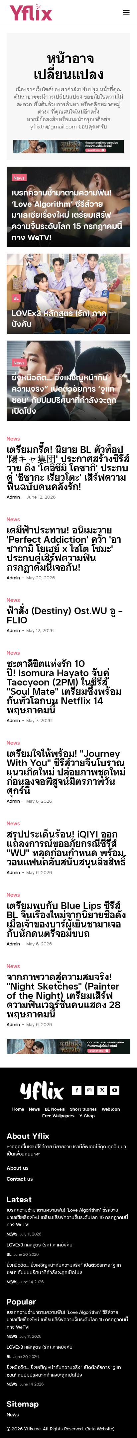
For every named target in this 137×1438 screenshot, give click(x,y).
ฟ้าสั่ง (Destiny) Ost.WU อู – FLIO (65, 614)
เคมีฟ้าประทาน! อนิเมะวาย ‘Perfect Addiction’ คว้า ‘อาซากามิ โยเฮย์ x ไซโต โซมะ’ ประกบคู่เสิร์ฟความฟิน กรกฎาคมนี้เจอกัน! (64, 548)
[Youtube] (114, 1090)
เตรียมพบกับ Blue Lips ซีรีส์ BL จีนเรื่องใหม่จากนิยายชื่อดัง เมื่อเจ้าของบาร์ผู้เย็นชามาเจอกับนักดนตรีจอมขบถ (66, 919)
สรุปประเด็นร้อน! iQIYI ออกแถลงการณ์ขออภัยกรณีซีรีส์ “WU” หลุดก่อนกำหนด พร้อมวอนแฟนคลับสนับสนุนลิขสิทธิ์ (66, 847)
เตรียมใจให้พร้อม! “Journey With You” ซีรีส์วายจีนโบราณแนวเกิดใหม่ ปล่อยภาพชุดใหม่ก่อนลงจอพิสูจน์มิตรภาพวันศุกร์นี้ (66, 771)
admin (13, 496)
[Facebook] (76, 1090)
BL (16, 297)
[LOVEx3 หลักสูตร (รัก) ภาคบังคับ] (68, 294)
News (19, 177)
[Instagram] (89, 1090)
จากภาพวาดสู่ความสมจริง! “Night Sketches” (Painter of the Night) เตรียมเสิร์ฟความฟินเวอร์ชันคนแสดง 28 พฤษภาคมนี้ (63, 994)
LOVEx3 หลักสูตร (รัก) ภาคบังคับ (39, 1244)
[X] (102, 1090)
